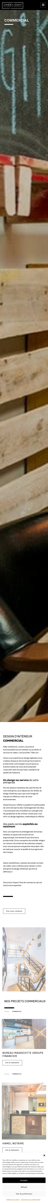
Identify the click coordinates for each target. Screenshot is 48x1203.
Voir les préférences (24, 1194)
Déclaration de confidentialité (30, 1199)
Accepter (24, 1180)
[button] (44, 1155)
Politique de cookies (13, 1199)
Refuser (24, 1187)
